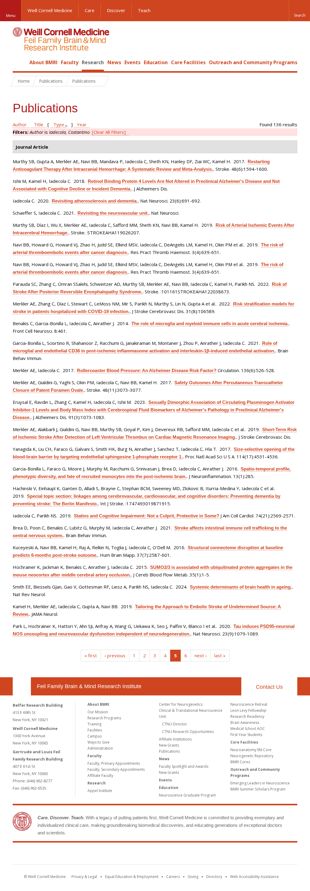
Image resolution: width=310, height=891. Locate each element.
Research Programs (104, 718)
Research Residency (247, 716)
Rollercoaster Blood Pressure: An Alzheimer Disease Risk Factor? (146, 370)
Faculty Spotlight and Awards (183, 766)
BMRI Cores (240, 761)
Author (20, 124)
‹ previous (114, 655)
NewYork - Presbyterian (205, 854)
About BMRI (43, 62)
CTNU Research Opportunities (188, 731)
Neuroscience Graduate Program (187, 795)
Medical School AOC (247, 728)
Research (93, 62)
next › (201, 655)
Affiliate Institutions (175, 739)
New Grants (169, 745)
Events (132, 62)
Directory (214, 876)
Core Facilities (188, 62)
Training (94, 724)
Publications (169, 751)
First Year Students (246, 734)
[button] (299, 10)
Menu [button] (10, 15)
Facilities (94, 730)
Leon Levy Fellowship (248, 710)
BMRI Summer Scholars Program (257, 789)
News (114, 62)
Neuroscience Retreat (248, 704)
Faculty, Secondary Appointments (116, 769)
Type (58, 124)
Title (38, 124)
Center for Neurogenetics (181, 704)
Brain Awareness (244, 722)
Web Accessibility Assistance (254, 876)
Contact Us (269, 687)
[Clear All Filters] (109, 132)
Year (82, 124)
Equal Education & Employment (131, 876)
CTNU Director (174, 724)
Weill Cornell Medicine (50, 10)
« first (90, 655)
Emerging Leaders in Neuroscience (260, 783)
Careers (173, 876)
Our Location (22, 686)
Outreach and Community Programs (253, 62)
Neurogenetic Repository (251, 755)
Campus (94, 736)
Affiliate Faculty (100, 775)
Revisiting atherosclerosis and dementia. (95, 200)
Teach (144, 10)
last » (220, 655)
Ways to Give (98, 742)
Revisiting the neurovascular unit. (113, 213)
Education (156, 62)
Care (89, 10)
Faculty (69, 62)
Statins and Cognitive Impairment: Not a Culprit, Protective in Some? (146, 515)
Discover (116, 10)
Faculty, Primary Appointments (113, 763)
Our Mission (97, 711)
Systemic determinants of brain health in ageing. (241, 586)
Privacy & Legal (84, 876)
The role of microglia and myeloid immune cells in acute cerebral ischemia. (210, 323)
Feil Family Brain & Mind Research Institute (89, 686)
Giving (193, 876)
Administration (100, 748)
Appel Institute (99, 790)
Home (19, 62)
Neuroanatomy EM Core (251, 749)
